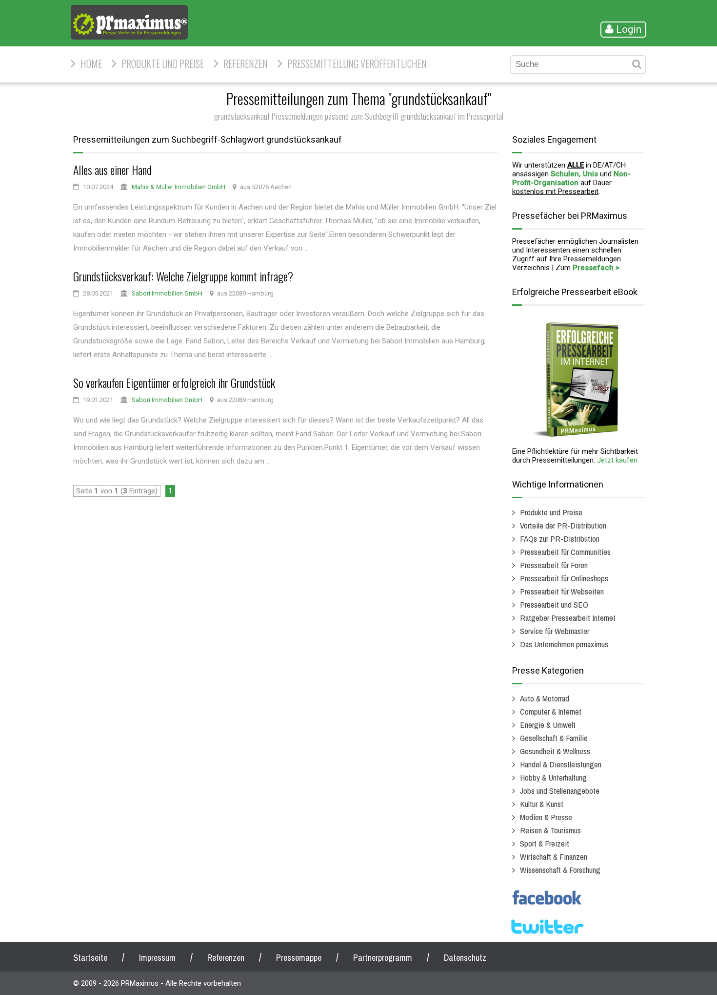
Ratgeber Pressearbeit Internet (568, 617)
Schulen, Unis (574, 173)
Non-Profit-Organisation (571, 178)
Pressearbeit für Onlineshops (564, 578)
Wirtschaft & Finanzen (553, 856)
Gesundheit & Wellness (555, 751)
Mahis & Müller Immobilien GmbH (178, 187)
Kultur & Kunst (541, 803)
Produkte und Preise (162, 63)
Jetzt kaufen (617, 460)
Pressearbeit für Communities (565, 551)
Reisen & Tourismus (550, 830)
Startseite (90, 958)
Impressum (157, 958)
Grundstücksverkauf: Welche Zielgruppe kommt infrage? (183, 276)
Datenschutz (465, 958)
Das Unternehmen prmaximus (564, 644)
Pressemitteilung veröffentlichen (357, 63)
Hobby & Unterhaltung (553, 777)
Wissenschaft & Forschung (560, 869)
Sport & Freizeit (544, 843)
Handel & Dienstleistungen (560, 764)
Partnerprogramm (382, 958)
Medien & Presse (546, 817)
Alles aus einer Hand (112, 169)
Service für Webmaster (554, 630)
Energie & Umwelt (548, 724)
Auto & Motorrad (544, 698)
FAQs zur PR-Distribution (559, 538)
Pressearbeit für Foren (554, 565)
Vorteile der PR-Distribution (563, 525)
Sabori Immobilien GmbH (167, 293)
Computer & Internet (550, 711)
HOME (91, 63)
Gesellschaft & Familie (554, 737)
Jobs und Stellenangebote (559, 790)
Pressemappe (298, 958)
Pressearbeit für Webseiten (562, 591)
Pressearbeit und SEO (554, 604)
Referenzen (245, 63)
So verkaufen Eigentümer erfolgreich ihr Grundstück (174, 382)
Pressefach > (596, 267)
